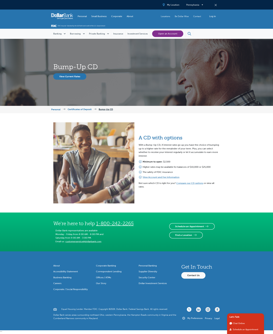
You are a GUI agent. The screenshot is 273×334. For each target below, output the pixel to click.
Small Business (99, 16)
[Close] (216, 5)
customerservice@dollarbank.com (83, 241)
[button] (189, 34)
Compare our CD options (189, 183)
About (130, 16)
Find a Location (183, 235)
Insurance (118, 33)
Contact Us (193, 275)
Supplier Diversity (148, 271)
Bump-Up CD (106, 109)
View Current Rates (69, 76)
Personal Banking (148, 265)
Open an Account (167, 33)
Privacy (208, 318)
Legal (217, 318)
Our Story (101, 283)
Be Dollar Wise (182, 16)
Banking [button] (57, 33)
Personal (82, 16)
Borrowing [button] (75, 33)
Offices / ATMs (103, 277)
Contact (197, 16)
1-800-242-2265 (115, 223)
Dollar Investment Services (153, 283)
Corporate (116, 16)
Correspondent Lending (108, 271)
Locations (165, 16)
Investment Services (138, 33)
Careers (57, 283)
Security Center (147, 277)
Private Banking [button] (97, 33)
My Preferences (195, 318)
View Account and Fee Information (161, 177)
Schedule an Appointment (189, 226)
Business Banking (62, 277)
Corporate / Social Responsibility (70, 289)
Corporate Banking (106, 265)
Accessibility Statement (65, 271)
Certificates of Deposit (80, 109)
